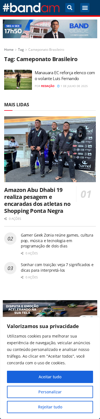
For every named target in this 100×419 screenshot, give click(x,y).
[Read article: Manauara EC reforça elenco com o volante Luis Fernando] (18, 80)
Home (9, 49)
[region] (50, 368)
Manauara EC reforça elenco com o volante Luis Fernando (65, 75)
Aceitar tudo (50, 376)
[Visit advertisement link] (50, 29)
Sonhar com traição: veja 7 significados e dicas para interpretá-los (57, 267)
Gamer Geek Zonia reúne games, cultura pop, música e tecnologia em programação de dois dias (57, 240)
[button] (69, 7)
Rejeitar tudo (50, 407)
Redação (47, 86)
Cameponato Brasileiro (46, 49)
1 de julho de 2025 (74, 86)
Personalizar (50, 391)
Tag (21, 49)
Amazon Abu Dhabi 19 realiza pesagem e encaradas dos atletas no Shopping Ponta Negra (37, 200)
